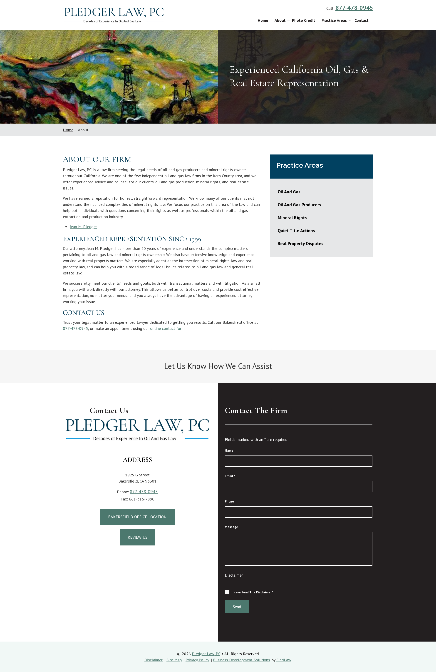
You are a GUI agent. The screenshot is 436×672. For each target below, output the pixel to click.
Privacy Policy (197, 659)
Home (263, 20)
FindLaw (283, 659)
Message (231, 527)
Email (230, 476)
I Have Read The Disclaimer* (252, 592)
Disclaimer (234, 575)
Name (229, 450)
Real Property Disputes (300, 243)
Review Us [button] (137, 537)
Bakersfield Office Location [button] (137, 516)
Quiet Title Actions (296, 231)
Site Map (174, 659)
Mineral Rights (292, 218)
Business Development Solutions (241, 659)
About (280, 20)
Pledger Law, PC (206, 653)
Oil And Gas (289, 192)
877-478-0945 (354, 7)
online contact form (167, 328)
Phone (229, 501)
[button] (431, 667)
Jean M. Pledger (83, 226)
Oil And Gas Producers (299, 205)
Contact (361, 20)
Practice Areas (334, 20)
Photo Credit (303, 20)
